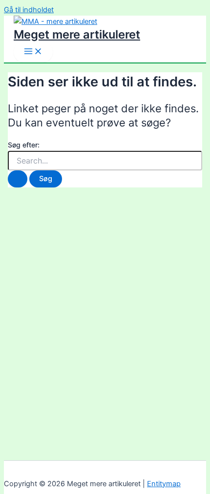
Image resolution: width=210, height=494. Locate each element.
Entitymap (164, 483)
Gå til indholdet (29, 9)
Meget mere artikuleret (77, 34)
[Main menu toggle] (33, 51)
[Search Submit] (17, 178)
